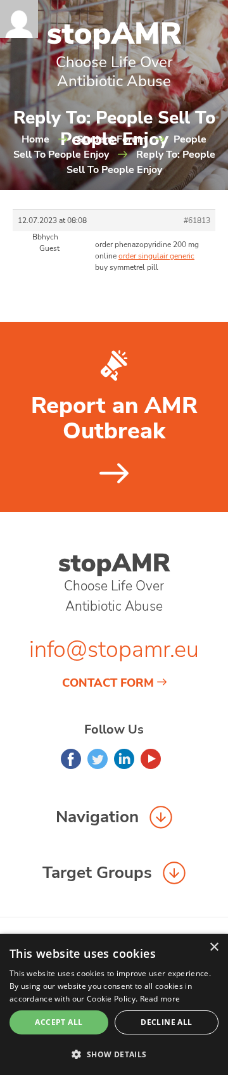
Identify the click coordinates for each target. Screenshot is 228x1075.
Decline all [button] (166, 1022)
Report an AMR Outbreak (114, 418)
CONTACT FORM (108, 683)
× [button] (213, 947)
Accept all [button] (58, 1022)
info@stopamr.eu (114, 649)
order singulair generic (156, 256)
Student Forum (111, 139)
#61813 (197, 220)
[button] (114, 1054)
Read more (160, 998)
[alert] (114, 1004)
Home (35, 139)
